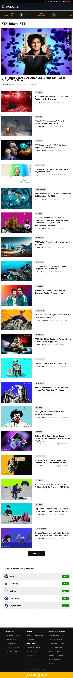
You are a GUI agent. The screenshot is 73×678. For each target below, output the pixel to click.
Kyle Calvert (40, 175)
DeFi (63, 643)
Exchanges (39, 237)
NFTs (50, 659)
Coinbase (60, 655)
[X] (59, 1)
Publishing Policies (12, 651)
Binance (51, 655)
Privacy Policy (32, 651)
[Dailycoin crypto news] (10, 6)
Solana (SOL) (40, 165)
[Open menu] (69, 7)
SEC (63, 635)
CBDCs (51, 647)
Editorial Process (12, 647)
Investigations (54, 635)
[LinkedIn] (54, 1)
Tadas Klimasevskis (8, 84)
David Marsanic (41, 150)
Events (29, 635)
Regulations (40, 310)
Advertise (9, 635)
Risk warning (31, 655)
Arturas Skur (40, 514)
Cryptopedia (39, 635)
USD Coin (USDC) (41, 528)
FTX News (39, 92)
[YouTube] (51, 1)
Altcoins (39, 116)
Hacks (51, 651)
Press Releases (11, 643)
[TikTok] (45, 1)
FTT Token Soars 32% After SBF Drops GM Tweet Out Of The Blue (33, 79)
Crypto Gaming (54, 643)
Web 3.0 (59, 639)
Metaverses (58, 659)
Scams (57, 651)
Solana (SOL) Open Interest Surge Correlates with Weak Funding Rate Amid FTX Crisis (53, 438)
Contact (18, 635)
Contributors (11, 639)
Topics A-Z (31, 639)
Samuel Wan (40, 126)
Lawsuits (52, 639)
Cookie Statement (33, 647)
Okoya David (40, 102)
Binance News (40, 189)
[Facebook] (48, 1)
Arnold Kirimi (40, 444)
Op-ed (51, 663)
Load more (36, 553)
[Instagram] (57, 1)
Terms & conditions (34, 659)
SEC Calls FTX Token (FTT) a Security (51, 363)
